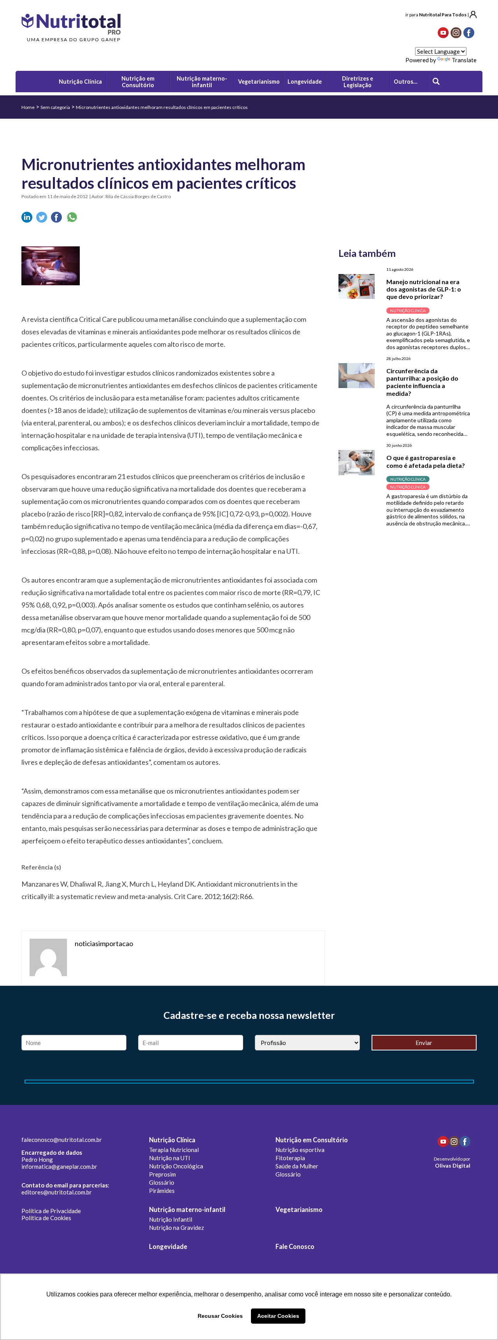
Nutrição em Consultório (311, 1140)
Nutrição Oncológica (176, 1166)
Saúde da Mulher (296, 1166)
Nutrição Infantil (170, 1219)
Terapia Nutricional (174, 1149)
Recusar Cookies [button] (220, 1316)
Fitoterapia (290, 1157)
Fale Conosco (294, 1246)
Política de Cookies (46, 1217)
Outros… (405, 81)
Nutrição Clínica (172, 1140)
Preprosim (162, 1174)
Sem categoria (55, 107)
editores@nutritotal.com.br (56, 1192)
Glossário (161, 1182)
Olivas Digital (452, 1165)
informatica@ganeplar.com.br (59, 1166)
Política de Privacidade (51, 1210)
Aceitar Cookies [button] (278, 1316)
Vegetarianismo (299, 1210)
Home (28, 107)
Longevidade (168, 1246)
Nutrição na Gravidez (176, 1227)
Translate (464, 59)
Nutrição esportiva (299, 1149)
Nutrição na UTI (169, 1157)
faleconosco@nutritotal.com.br (61, 1139)
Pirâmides (162, 1190)
